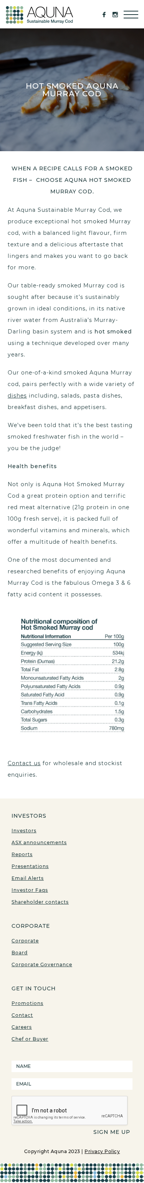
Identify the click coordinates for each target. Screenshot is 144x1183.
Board (20, 952)
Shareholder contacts (40, 902)
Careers (22, 1027)
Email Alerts (28, 878)
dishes (17, 395)
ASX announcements (39, 842)
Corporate (25, 941)
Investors (24, 830)
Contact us (24, 763)
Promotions (27, 1003)
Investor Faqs (30, 890)
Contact (22, 1015)
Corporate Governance (42, 964)
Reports (22, 854)
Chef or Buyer (30, 1039)
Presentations (30, 866)
